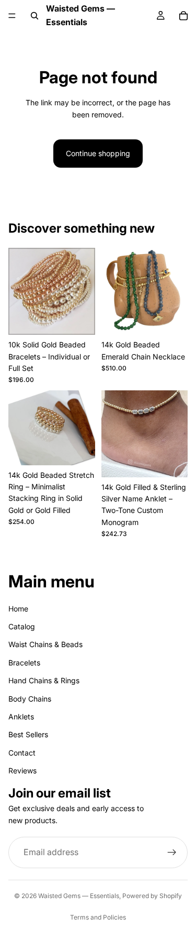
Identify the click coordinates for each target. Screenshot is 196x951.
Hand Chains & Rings (43, 680)
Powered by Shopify (152, 896)
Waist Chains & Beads (45, 644)
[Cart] (183, 15)
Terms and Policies (98, 917)
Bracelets (24, 662)
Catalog (21, 626)
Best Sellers (28, 734)
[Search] (34, 15)
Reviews (22, 770)
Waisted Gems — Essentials (78, 896)
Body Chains (29, 698)
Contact (22, 752)
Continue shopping (98, 153)
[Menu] (12, 16)
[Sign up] (172, 853)
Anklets (21, 716)
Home (18, 608)
